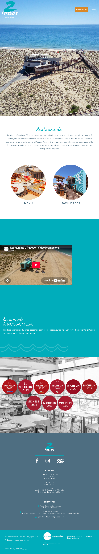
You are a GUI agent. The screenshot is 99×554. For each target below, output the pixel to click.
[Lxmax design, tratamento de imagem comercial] (21, 549)
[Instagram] (48, 462)
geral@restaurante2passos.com (51, 517)
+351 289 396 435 (50, 512)
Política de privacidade (79, 537)
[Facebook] (37, 462)
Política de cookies (74, 537)
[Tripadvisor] (60, 461)
